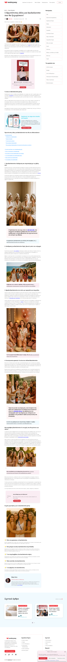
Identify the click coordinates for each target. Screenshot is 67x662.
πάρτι (29, 45)
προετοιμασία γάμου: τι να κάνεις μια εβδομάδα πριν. (19, 423)
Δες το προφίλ (19, 585)
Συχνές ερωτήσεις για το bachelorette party (13, 149)
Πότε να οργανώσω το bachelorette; (12, 151)
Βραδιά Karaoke (9, 138)
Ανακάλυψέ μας (17, 500)
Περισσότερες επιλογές (61, 658)
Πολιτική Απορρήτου (52, 660)
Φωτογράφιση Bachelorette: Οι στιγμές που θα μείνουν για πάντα (18, 145)
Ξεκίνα (59, 2)
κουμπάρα (11, 95)
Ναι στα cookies (43, 658)
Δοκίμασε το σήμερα (26, 127)
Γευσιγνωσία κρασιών (10, 140)
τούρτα (21, 301)
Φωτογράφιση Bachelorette (11, 143)
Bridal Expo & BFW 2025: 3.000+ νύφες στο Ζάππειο (54, 609)
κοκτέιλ (39, 173)
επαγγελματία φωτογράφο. (23, 437)
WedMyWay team (23, 617)
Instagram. (22, 53)
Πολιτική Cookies (47, 660)
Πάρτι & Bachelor (11, 10)
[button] (65, 651)
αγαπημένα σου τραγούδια (14, 298)
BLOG (6, 10)
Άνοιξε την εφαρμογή (10, 651)
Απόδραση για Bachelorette (11, 136)
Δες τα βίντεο (23, 87)
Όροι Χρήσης (57, 660)
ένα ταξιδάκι (16, 250)
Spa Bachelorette (8, 135)
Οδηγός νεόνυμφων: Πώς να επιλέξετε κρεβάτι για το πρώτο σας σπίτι (24, 610)
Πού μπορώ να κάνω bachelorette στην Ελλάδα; (14, 153)
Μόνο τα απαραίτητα (52, 658)
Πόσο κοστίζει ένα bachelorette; (11, 157)
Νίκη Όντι (10, 18)
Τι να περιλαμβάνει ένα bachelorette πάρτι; (13, 155)
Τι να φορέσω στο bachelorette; (11, 159)
